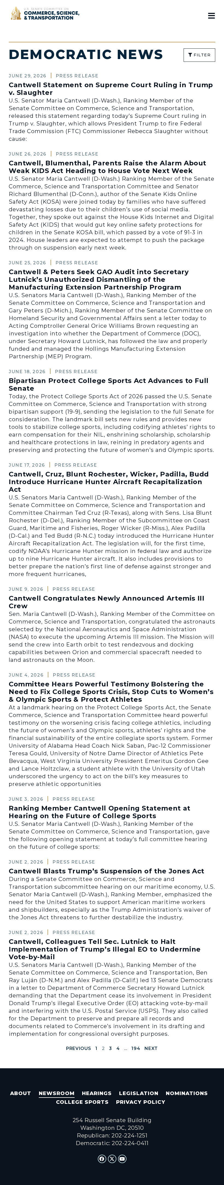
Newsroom (57, 1093)
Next (151, 1048)
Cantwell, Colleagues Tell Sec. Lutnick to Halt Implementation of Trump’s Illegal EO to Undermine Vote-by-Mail (105, 949)
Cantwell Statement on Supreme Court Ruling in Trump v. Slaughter (111, 88)
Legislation (138, 1093)
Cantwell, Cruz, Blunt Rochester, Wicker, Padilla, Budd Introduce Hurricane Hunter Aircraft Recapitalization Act (109, 481)
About (20, 1093)
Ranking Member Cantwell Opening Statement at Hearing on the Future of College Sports (99, 812)
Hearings (97, 1093)
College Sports (82, 1102)
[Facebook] (102, 1159)
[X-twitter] (112, 1159)
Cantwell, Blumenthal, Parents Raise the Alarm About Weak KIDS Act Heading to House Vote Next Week (107, 167)
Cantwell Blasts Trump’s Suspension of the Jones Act (106, 871)
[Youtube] (122, 1159)
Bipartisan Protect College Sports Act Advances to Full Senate (109, 384)
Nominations (187, 1093)
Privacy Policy (140, 1102)
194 (135, 1048)
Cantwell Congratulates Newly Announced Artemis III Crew (106, 602)
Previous (78, 1048)
